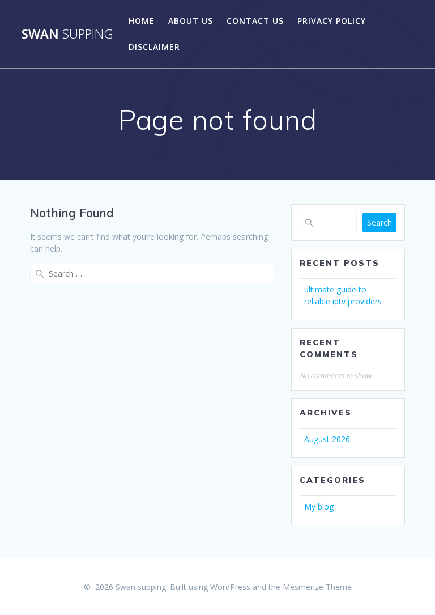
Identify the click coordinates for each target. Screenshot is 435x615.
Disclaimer (154, 46)
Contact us (255, 20)
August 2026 (327, 439)
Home (142, 20)
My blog (319, 506)
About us (190, 20)
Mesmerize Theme (317, 587)
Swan (67, 34)
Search (379, 222)
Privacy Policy (331, 20)
